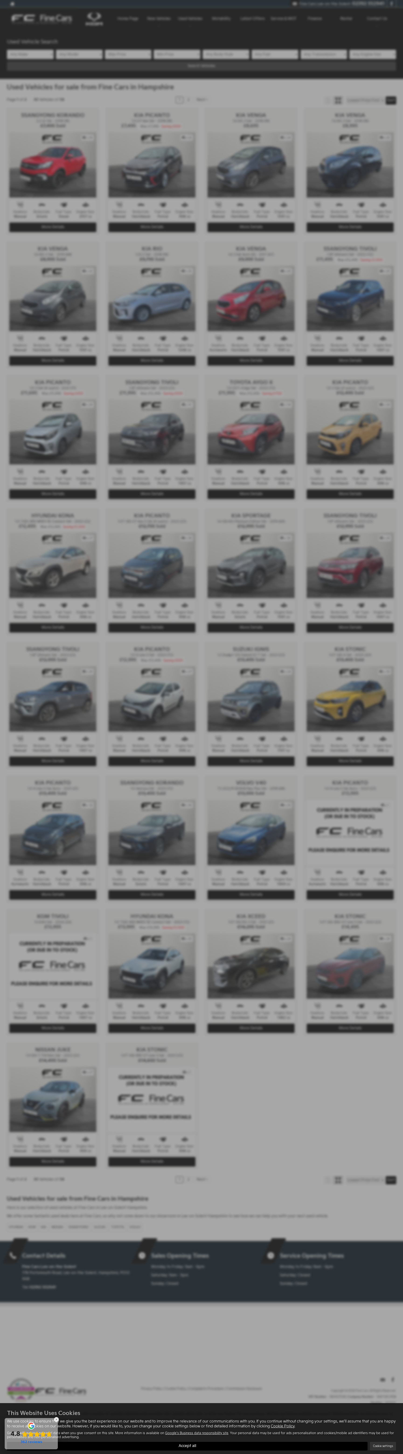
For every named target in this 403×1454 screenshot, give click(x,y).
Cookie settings (383, 1446)
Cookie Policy (283, 1426)
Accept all (187, 1446)
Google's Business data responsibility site (196, 1433)
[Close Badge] (56, 1419)
